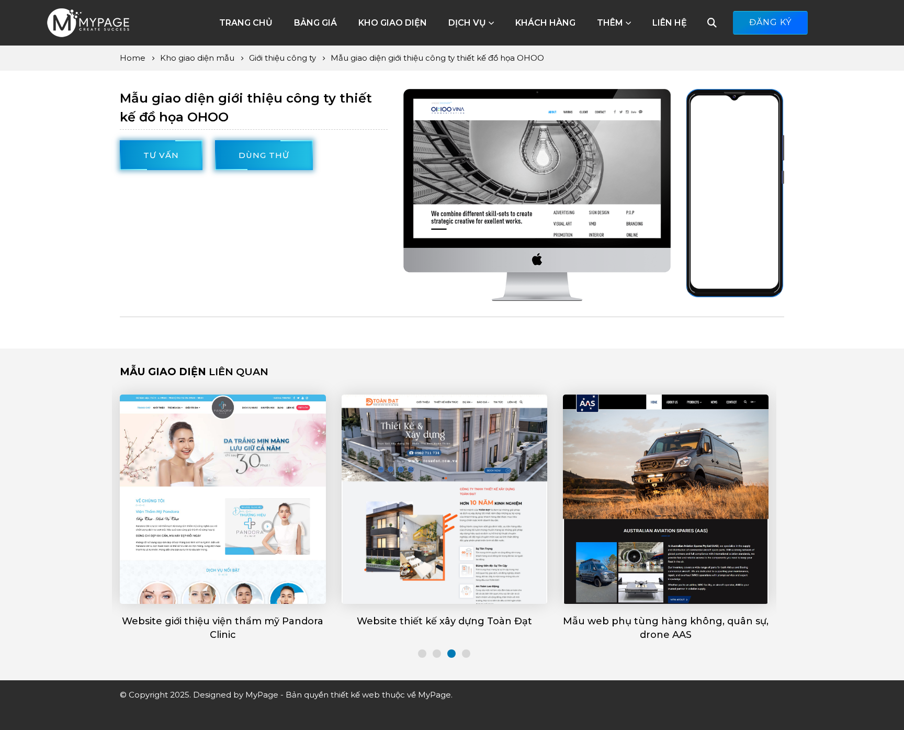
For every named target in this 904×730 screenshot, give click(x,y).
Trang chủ (246, 23)
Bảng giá (315, 23)
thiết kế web (355, 695)
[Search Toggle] (712, 23)
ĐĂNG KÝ (770, 22)
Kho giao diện (392, 23)
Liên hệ (669, 23)
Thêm (610, 23)
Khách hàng (545, 23)
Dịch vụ (467, 23)
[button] (422, 653)
